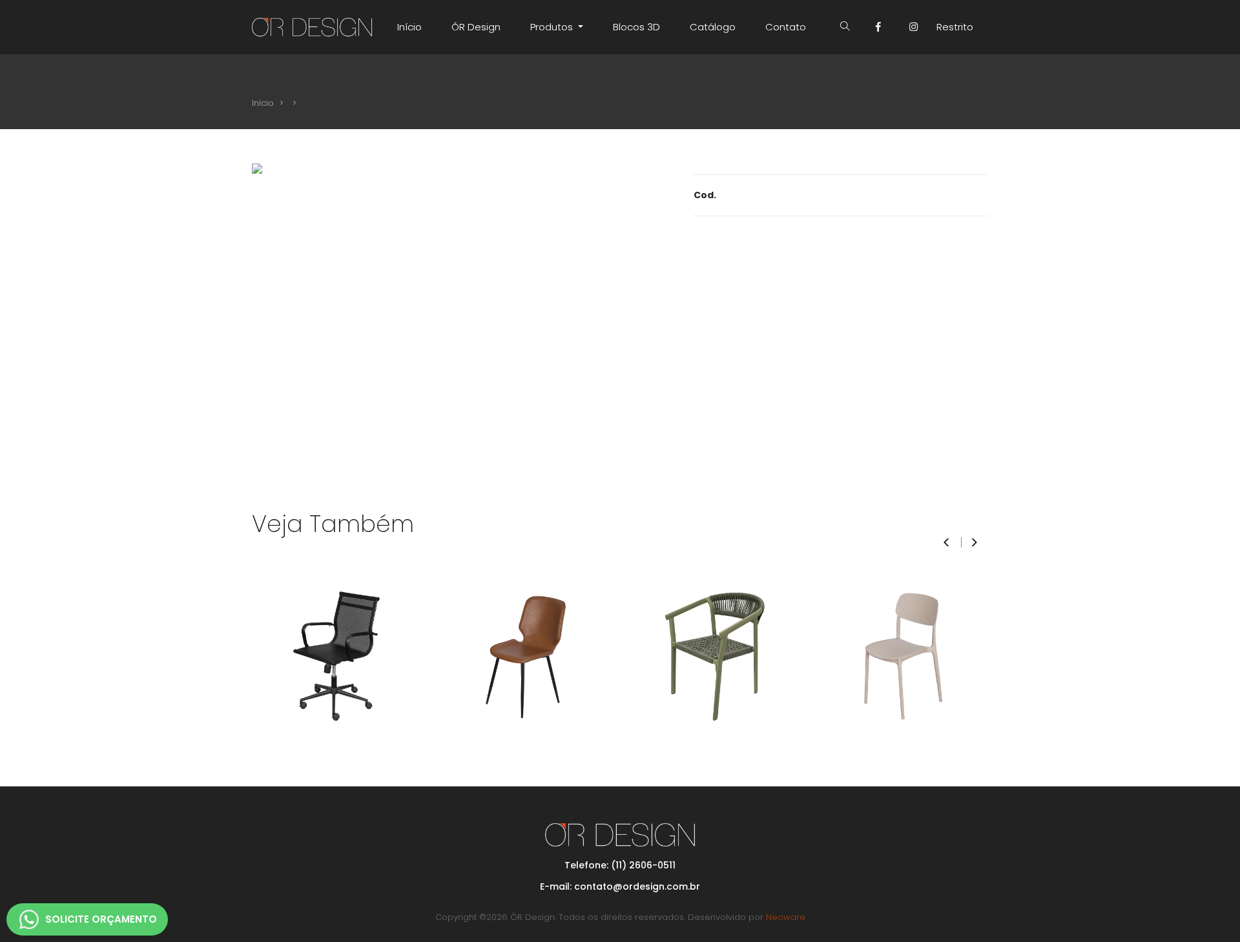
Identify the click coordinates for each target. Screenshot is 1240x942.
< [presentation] (946, 542)
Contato (785, 27)
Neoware (785, 917)
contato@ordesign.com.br (637, 886)
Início (409, 27)
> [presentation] (974, 542)
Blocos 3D (636, 27)
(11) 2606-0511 (643, 865)
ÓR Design (476, 27)
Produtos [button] (552, 27)
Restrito (954, 27)
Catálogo (713, 27)
